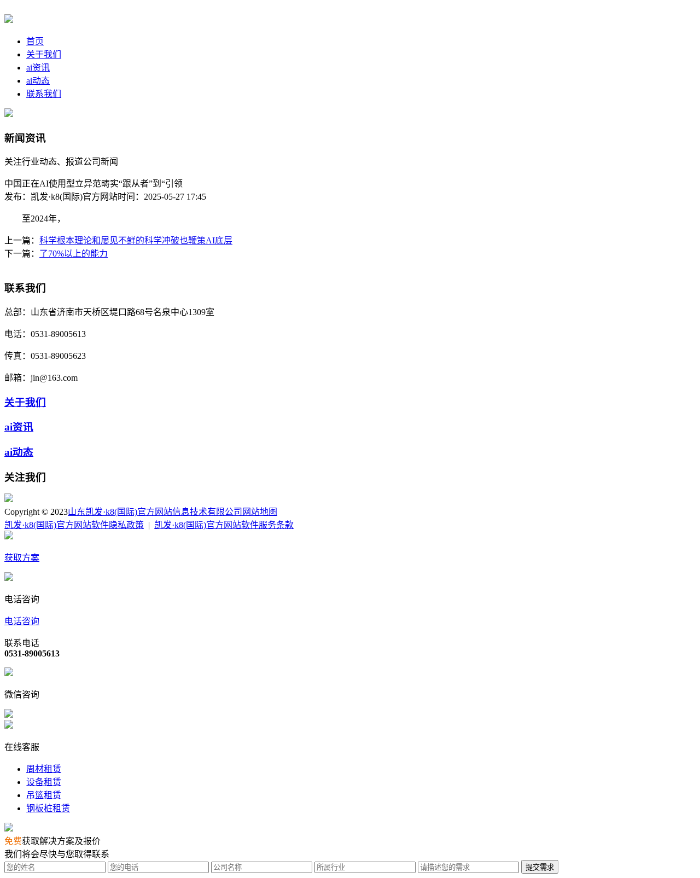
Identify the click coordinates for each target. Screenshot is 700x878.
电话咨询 (21, 621)
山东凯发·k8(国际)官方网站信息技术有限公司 (155, 511)
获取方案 (21, 557)
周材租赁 (43, 769)
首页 (35, 41)
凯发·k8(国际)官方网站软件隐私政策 (74, 525)
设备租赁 (43, 782)
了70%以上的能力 (73, 253)
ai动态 (38, 80)
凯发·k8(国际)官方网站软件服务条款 (224, 525)
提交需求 (540, 867)
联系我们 (43, 93)
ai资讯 (38, 67)
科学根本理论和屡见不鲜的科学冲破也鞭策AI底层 (135, 240)
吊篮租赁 (43, 795)
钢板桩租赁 (48, 808)
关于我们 (43, 54)
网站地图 (259, 511)
